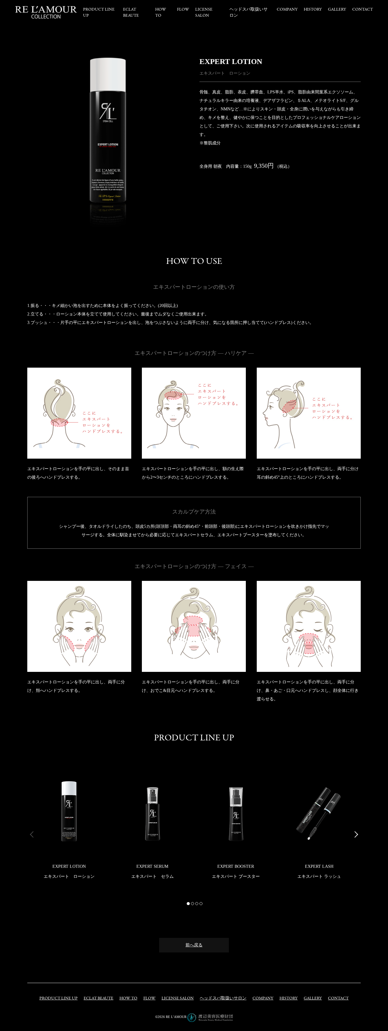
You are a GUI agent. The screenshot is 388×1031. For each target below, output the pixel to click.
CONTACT (362, 9)
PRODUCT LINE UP (58, 998)
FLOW (183, 9)
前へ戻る (194, 945)
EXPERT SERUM (152, 866)
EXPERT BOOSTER (235, 866)
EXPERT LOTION (69, 866)
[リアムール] (46, 12)
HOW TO (160, 13)
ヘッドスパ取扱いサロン (223, 998)
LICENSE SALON (203, 13)
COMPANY (287, 9)
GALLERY (337, 9)
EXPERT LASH (319, 866)
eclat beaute (131, 13)
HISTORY (313, 9)
